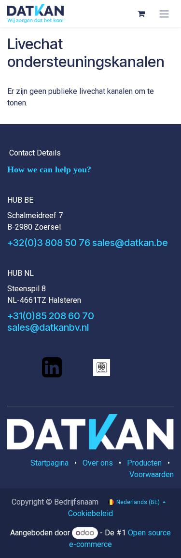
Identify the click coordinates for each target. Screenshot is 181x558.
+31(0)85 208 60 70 (50, 316)
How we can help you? (49, 169)
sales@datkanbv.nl (48, 327)
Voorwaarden (151, 474)
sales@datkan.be (130, 242)
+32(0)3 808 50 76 (48, 242)
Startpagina (49, 462)
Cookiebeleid (90, 513)
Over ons (98, 462)
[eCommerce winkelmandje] (141, 13)
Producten (144, 462)
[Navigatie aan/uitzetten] (164, 14)
